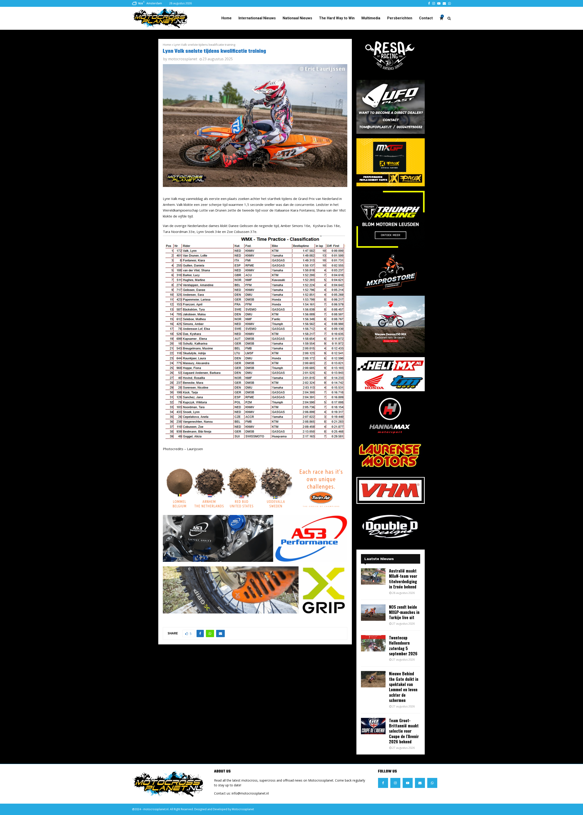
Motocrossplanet (243, 809)
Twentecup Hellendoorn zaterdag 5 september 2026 (403, 645)
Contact (426, 18)
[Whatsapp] (432, 783)
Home (226, 18)
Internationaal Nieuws (257, 18)
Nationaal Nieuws (297, 18)
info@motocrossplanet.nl (250, 793)
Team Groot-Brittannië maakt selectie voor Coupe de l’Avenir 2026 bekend (404, 731)
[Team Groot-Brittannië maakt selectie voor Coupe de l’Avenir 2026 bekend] (373, 726)
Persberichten (399, 18)
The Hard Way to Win (337, 18)
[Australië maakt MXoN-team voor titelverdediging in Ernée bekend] (373, 576)
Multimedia (370, 18)
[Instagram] (395, 783)
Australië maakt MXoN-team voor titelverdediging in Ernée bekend (403, 579)
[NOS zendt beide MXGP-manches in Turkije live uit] (373, 612)
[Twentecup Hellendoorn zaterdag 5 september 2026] (373, 643)
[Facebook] (383, 783)
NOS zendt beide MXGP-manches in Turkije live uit (404, 612)
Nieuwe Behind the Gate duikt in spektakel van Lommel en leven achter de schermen (403, 687)
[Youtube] (408, 783)
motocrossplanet (182, 58)
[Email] (420, 783)
